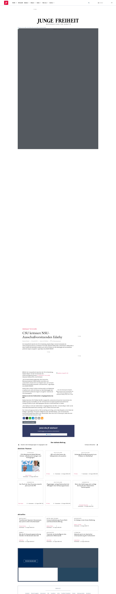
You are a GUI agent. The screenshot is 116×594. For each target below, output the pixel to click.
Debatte (26, 2)
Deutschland (25, 341)
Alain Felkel (49, 540)
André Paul (21, 540)
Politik (13, 2)
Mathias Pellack (50, 526)
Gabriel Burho (76, 540)
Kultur (38, 2)
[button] (89, 3)
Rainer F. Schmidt (77, 524)
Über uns (44, 2)
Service (51, 2)
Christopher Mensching (83, 505)
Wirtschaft (20, 2)
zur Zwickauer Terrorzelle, (43, 375)
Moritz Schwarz (28, 475)
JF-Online (48, 473)
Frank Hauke (20, 503)
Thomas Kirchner (22, 526)
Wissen (32, 2)
